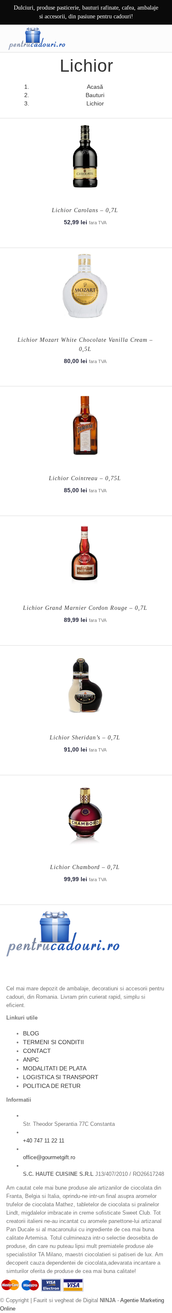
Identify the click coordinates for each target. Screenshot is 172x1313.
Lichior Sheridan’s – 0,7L (85, 737)
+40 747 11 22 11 (43, 1141)
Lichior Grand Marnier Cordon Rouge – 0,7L (85, 608)
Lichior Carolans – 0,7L (85, 210)
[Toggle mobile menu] (159, 38)
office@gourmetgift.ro (49, 1157)
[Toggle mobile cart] (141, 38)
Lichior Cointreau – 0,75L (85, 478)
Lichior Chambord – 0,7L (85, 867)
